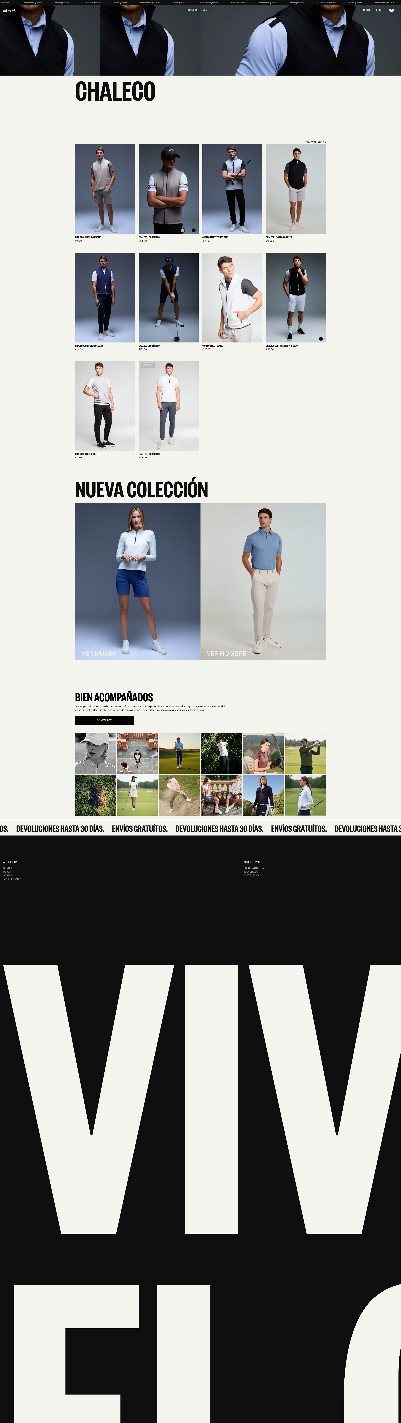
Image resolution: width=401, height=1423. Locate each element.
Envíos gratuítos (54, 2)
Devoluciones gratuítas (24, 2)
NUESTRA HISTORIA (254, 868)
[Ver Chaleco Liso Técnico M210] (105, 189)
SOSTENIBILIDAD (252, 875)
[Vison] (182, 230)
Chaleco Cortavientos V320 (89, 345)
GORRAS (7, 875)
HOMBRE (8, 868)
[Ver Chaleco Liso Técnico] (169, 189)
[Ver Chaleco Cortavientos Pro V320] (296, 297)
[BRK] (9, 10)
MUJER (6, 872)
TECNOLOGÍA (251, 872)
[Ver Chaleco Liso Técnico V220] (232, 189)
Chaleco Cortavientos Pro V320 (282, 345)
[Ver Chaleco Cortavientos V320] (105, 297)
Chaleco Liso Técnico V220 (215, 237)
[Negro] (193, 230)
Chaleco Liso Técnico (149, 237)
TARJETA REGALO (12, 879)
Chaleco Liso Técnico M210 (88, 237)
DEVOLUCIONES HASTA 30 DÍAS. (194, 828)
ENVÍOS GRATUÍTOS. (114, 828)
